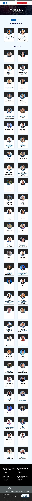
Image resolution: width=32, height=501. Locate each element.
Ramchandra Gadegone (22, 342)
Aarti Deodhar (22, 58)
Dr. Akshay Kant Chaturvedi (22, 72)
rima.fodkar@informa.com (7, 473)
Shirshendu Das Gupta (9, 383)
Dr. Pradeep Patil (22, 314)
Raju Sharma (9, 342)
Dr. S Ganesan (23, 356)
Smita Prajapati (9, 398)
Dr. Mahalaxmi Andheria (9, 272)
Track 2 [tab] (18, 19)
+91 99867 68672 (22, 3)
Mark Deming (23, 285)
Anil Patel (9, 100)
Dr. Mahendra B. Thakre (22, 272)
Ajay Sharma (9, 72)
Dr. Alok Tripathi (9, 85)
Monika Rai (9, 300)
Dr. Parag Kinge (9, 314)
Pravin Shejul (23, 329)
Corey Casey (9, 144)
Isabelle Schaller (22, 186)
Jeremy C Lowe (9, 230)
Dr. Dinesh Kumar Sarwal (23, 158)
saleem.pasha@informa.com (21, 473)
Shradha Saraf (22, 383)
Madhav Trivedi (22, 257)
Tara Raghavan (22, 412)
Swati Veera (9, 412)
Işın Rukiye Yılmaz (9, 202)
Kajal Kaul (22, 230)
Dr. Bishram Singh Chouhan (9, 129)
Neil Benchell (23, 300)
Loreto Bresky (22, 36)
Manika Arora (9, 285)
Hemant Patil (9, 186)
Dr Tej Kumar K (9, 426)
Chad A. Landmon (22, 129)
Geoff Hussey (23, 172)
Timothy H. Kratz (22, 426)
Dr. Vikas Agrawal (9, 439)
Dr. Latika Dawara (9, 36)
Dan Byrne (22, 144)
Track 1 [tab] (13, 19)
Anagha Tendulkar (23, 85)
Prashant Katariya (9, 329)
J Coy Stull (22, 202)
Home (18, 11)
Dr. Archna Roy (22, 100)
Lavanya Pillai (9, 257)
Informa (16, 0)
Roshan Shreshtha (9, 356)
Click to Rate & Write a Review (25, 496)
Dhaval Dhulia (9, 158)
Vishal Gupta (23, 439)
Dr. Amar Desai (9, 58)
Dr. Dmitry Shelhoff (9, 172)
